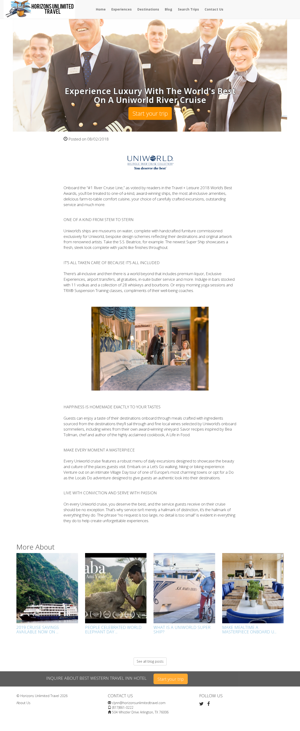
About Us (23, 703)
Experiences (121, 9)
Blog (168, 9)
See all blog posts (150, 661)
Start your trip (150, 113)
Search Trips (188, 9)
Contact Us (214, 9)
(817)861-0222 (122, 707)
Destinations (148, 9)
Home (101, 9)
